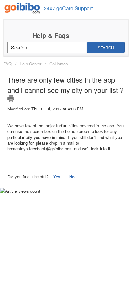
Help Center (30, 64)
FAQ (8, 64)
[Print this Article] (10, 98)
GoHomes (58, 64)
